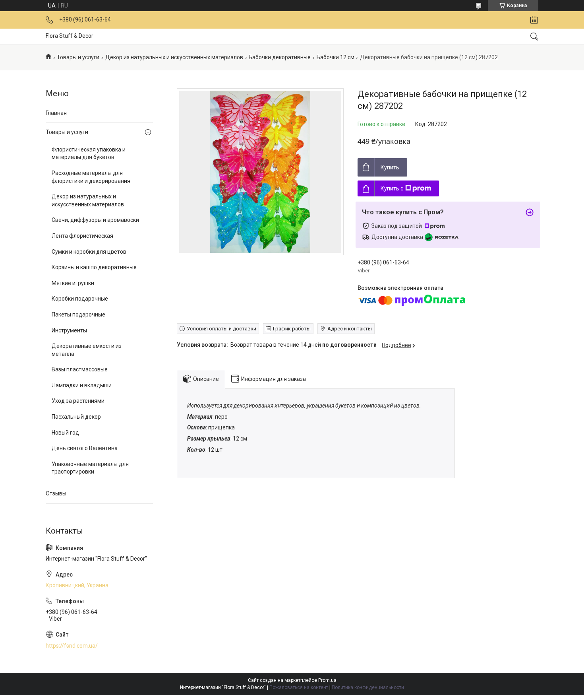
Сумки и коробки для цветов (89, 251)
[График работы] (534, 20)
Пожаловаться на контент (298, 687)
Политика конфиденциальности (368, 687)
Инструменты (69, 330)
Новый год (65, 432)
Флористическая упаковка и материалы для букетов (89, 153)
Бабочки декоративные (280, 57)
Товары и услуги (78, 57)
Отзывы (56, 493)
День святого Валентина (85, 448)
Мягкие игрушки (73, 283)
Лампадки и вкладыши (82, 385)
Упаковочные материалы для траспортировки (90, 468)
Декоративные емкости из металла (87, 350)
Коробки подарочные (80, 298)
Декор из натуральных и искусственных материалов (174, 57)
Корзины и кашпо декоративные (94, 267)
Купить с (392, 188)
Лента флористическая (82, 236)
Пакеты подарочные (78, 314)
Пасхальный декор (76, 417)
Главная (56, 113)
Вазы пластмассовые (80, 369)
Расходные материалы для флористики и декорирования (91, 177)
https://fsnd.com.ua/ (72, 646)
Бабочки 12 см (335, 57)
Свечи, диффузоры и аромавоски (95, 220)
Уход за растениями (78, 401)
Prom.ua (327, 680)
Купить (390, 167)
